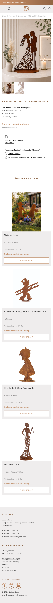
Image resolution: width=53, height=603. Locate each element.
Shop (4, 16)
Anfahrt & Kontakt (9, 570)
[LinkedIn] (18, 586)
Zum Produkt (26, 260)
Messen (5, 564)
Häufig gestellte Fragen (11, 558)
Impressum (12, 595)
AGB (3, 595)
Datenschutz (23, 595)
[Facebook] (4, 586)
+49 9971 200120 (25, 157)
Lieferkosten (9, 143)
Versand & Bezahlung (10, 561)
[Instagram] (11, 586)
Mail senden (41, 157)
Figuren (12, 16)
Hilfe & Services (14, 154)
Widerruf (5, 567)
